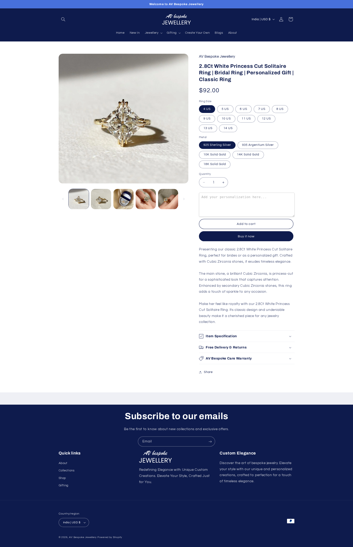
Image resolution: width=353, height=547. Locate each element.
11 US (246, 118)
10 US (226, 118)
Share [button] (208, 372)
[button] (63, 19)
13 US (207, 128)
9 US (207, 118)
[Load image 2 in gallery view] (101, 199)
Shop (62, 478)
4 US (207, 109)
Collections (67, 470)
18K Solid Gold (214, 164)
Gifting (63, 485)
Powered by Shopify (109, 537)
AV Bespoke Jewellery (83, 537)
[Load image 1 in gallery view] (79, 199)
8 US (280, 109)
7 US (261, 109)
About (63, 463)
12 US (266, 118)
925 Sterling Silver (217, 144)
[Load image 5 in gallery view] (168, 199)
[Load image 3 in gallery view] (123, 199)
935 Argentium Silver (258, 144)
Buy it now (246, 236)
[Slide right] (183, 198)
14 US (227, 128)
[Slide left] (63, 198)
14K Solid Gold (248, 154)
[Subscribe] (210, 441)
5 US (225, 109)
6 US (243, 109)
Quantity (205, 174)
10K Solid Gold (214, 154)
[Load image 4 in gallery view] (146, 199)
